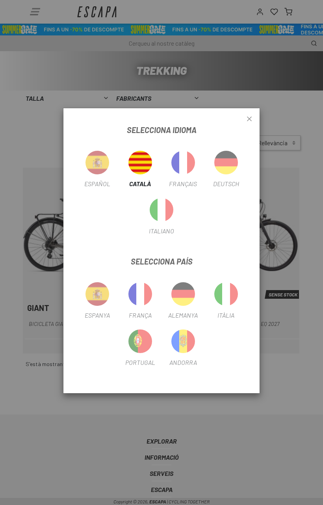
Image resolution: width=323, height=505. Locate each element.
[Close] (249, 119)
